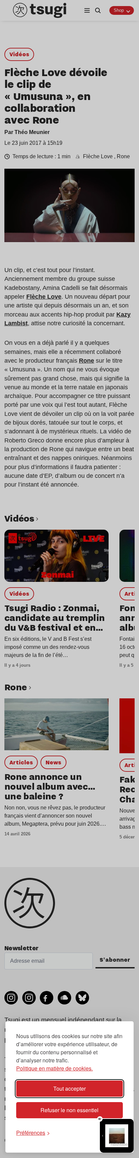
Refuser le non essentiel (69, 1110)
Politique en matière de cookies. (54, 1068)
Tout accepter (69, 1088)
